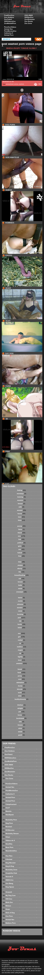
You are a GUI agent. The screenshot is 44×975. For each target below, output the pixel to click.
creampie (21, 592)
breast (21, 503)
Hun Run (7, 856)
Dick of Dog (9, 913)
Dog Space (8, 887)
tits (21, 572)
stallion (21, 647)
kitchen (21, 705)
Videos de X (9, 840)
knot (21, 660)
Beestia (7, 811)
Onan (6, 909)
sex (21, 633)
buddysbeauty (21, 699)
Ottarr (6, 837)
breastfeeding (21, 575)
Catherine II (8, 33)
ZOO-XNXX (28, 15)
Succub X (8, 876)
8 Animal (7, 859)
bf (21, 643)
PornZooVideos (10, 27)
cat (21, 578)
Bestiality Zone (10, 870)
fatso (21, 529)
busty (21, 686)
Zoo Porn (8, 916)
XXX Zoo (7, 899)
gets (21, 546)
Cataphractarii (9, 804)
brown (21, 582)
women (21, 607)
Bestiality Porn (10, 820)
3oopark (7, 892)
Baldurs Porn (9, 923)
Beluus (7, 906)
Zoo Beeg (8, 883)
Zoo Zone (28, 23)
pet (21, 711)
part (21, 617)
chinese (21, 604)
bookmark (21, 718)
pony (21, 676)
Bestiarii (7, 827)
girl (21, 637)
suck (21, 692)
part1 (21, 735)
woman (21, 510)
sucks (21, 601)
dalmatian (21, 682)
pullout (21, 543)
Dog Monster (9, 863)
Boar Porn (8, 847)
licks (21, 520)
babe (21, 585)
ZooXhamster (29, 19)
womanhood (10, 84)
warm (21, 588)
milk (21, 507)
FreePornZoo (9, 15)
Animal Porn (9, 35)
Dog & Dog (8, 866)
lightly (21, 657)
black (21, 533)
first (21, 556)
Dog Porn (8, 823)
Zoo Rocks (28, 21)
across (16, 84)
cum (21, 679)
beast (21, 669)
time (21, 562)
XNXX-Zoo (8, 880)
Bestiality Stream (11, 833)
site (21, 721)
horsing (21, 614)
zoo (21, 536)
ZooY (6, 808)
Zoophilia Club (10, 873)
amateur (21, 663)
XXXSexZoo (28, 17)
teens (21, 597)
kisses (21, 725)
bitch (21, 627)
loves (21, 715)
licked (21, 553)
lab (21, 621)
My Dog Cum (9, 895)
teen (21, 517)
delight (21, 708)
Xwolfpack (8, 815)
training (21, 497)
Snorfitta (7, 844)
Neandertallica (10, 851)
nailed (21, 640)
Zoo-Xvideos (9, 17)
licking (21, 490)
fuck (21, 672)
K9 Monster (8, 830)
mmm (21, 611)
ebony (21, 568)
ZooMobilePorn (10, 23)
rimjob (21, 650)
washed (21, 84)
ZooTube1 (8, 19)
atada (21, 732)
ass (21, 549)
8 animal (27, 9)
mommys (21, 493)
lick (21, 539)
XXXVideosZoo (10, 21)
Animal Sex (8, 29)
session (21, 500)
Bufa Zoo (8, 902)
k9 (21, 653)
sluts (21, 728)
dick (21, 696)
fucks (21, 624)
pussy (21, 526)
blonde (21, 689)
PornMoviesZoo (10, 31)
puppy (21, 565)
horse (21, 513)
